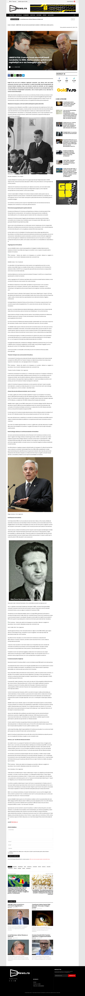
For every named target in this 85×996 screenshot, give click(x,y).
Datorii (39, 866)
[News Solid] (10, 67)
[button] (74, 15)
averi (25, 866)
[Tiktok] (13, 981)
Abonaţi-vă (72, 975)
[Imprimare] (20, 75)
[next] (74, 19)
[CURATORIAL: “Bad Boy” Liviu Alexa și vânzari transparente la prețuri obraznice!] (59, 162)
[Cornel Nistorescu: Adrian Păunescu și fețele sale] (18, 947)
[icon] (74, 1)
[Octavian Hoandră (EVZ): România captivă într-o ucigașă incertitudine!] (42, 947)
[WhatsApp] (15, 75)
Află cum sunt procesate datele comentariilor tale (40, 859)
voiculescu (28, 868)
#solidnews (20, 866)
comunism (35, 866)
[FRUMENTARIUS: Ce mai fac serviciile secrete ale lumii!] (59, 134)
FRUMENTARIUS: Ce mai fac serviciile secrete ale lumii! (70, 133)
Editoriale (9, 954)
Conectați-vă (66, 77)
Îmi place (59, 77)
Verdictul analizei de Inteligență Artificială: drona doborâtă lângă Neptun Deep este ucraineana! (69, 153)
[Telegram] (23, 75)
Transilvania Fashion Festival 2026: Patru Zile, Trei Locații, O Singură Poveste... (41, 906)
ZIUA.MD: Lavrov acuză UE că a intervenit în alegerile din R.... (16, 905)
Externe (9, 923)
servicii (15, 868)
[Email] (17, 75)
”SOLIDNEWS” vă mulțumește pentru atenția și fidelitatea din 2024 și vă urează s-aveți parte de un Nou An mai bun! (42, 892)
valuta (23, 868)
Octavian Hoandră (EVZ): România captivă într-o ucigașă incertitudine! (36, 19)
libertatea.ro (14, 822)
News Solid (17, 67)
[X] (12, 75)
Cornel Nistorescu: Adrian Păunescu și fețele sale (18, 935)
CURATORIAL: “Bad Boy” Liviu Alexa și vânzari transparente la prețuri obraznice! (69, 162)
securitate (10, 868)
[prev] (72, 19)
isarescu (43, 866)
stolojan (19, 868)
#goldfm (15, 866)
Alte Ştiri (13, 24)
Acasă (9, 24)
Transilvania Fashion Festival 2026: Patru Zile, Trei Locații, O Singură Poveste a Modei (69, 104)
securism (48, 866)
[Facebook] (9, 75)
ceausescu (29, 866)
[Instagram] (11, 981)
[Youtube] (15, 981)
